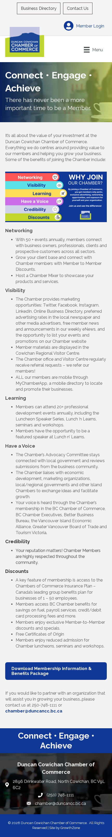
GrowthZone (70, 828)
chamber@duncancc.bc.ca (33, 711)
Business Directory (39, 8)
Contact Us (78, 8)
